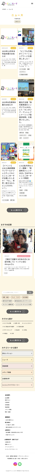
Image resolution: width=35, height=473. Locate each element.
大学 (21, 138)
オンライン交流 (23, 195)
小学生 (29, 135)
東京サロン (7, 400)
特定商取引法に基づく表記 (13, 458)
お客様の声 (7, 442)
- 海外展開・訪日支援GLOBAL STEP (14, 432)
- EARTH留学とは (9, 420)
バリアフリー (22, 71)
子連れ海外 (22, 193)
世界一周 (22, 132)
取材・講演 (7, 412)
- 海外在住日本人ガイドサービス (13, 427)
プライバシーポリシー (23, 456)
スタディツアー (23, 135)
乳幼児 (21, 190)
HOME (4, 9)
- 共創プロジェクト (10, 434)
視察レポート (8, 444)
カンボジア (25, 138)
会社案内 (7, 395)
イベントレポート (9, 446)
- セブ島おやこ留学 (9, 425)
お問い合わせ (24, 458)
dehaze (32, 3)
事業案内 (7, 417)
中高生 (26, 132)
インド (5, 273)
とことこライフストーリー (11, 449)
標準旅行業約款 (13, 456)
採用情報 (7, 405)
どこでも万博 (22, 69)
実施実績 (7, 407)
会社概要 (7, 398)
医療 (28, 69)
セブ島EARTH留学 (24, 74)
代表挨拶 (7, 402)
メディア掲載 (8, 409)
